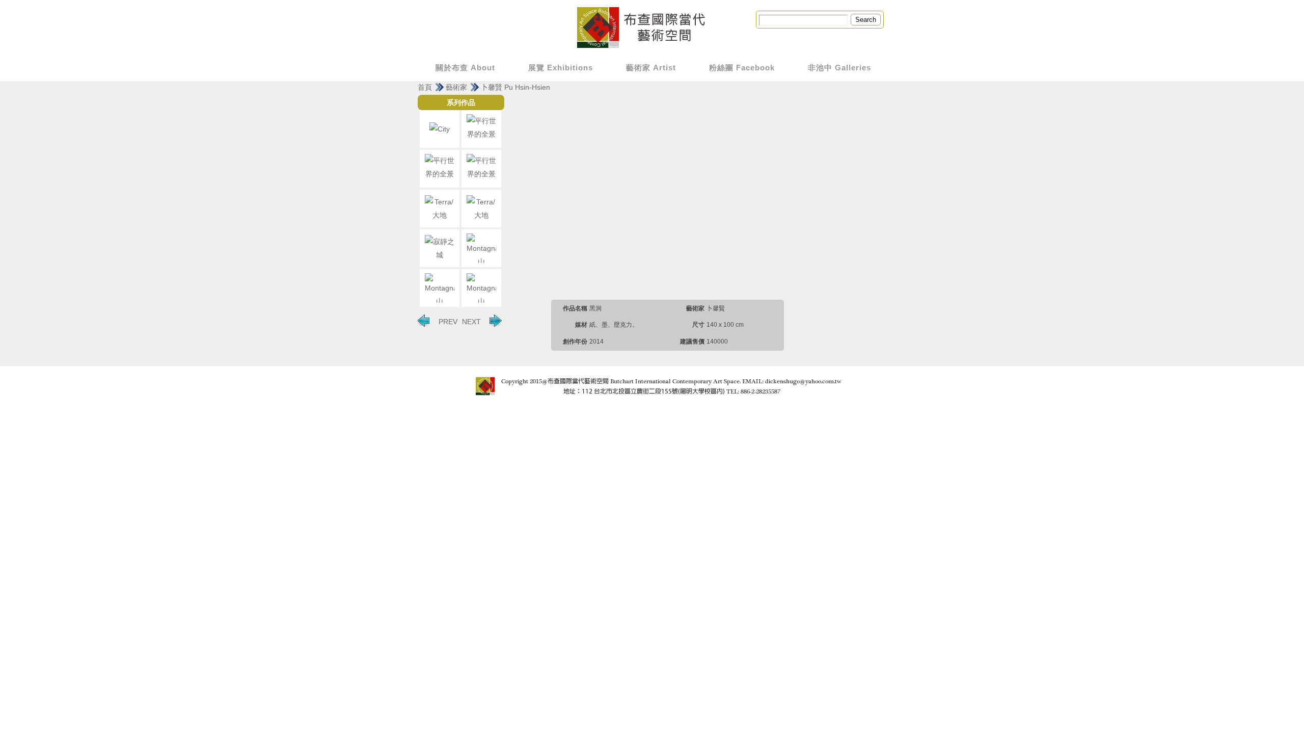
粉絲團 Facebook (742, 67)
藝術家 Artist (651, 67)
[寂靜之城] (439, 248)
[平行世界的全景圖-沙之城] (439, 169)
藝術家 (456, 87)
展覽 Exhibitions (560, 67)
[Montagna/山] (481, 248)
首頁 (425, 87)
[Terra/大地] (439, 208)
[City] (439, 129)
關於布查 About (465, 67)
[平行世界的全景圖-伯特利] (481, 169)
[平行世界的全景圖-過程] (481, 129)
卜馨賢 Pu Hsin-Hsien (515, 87)
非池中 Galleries (839, 67)
